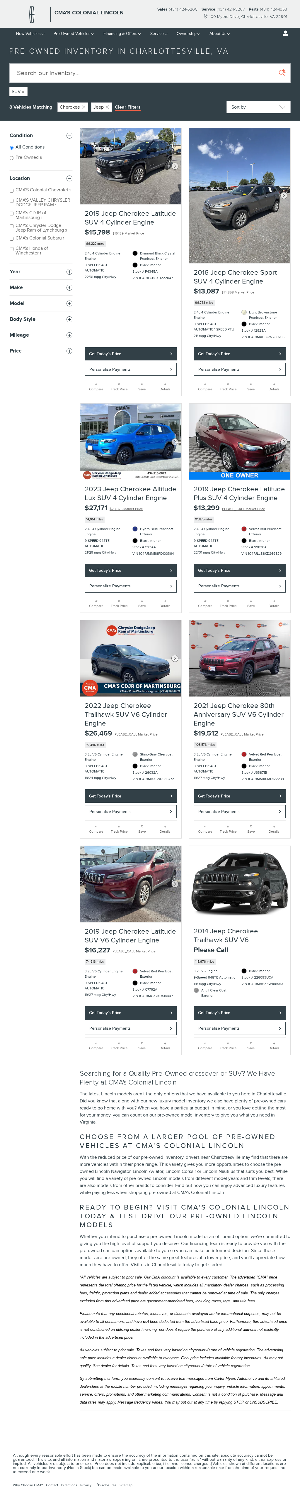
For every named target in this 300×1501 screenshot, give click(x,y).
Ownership (187, 33)
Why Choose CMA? (28, 1485)
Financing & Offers (120, 33)
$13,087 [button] (224, 291)
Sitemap (126, 1485)
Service (157, 33)
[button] (131, 244)
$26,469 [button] (121, 733)
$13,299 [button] (229, 508)
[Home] (32, 14)
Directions (69, 1485)
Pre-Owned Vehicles (72, 33)
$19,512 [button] (229, 733)
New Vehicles (28, 33)
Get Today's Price (105, 353)
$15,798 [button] (114, 232)
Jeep (98, 107)
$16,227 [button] (120, 950)
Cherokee (70, 107)
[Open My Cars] (284, 33)
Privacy (85, 1485)
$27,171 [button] (114, 508)
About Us (217, 33)
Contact (52, 1485)
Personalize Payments (110, 369)
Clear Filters (128, 107)
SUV (18, 92)
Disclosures (107, 1485)
